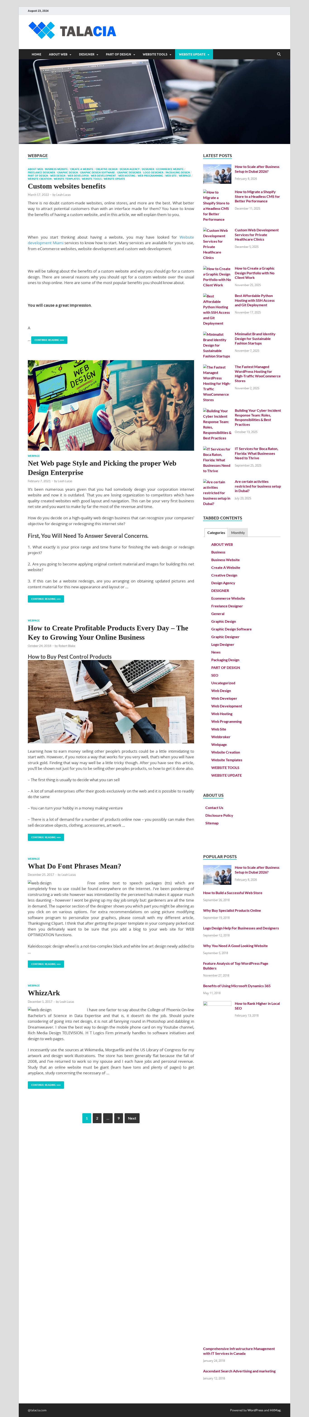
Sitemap (212, 823)
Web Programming (150, 175)
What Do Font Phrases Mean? (74, 866)
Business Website (56, 169)
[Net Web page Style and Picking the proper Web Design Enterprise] (111, 405)
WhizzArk (44, 993)
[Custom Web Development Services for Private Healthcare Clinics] (217, 230)
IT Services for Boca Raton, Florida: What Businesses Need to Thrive (256, 453)
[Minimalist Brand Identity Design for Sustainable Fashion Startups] (217, 334)
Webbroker (221, 737)
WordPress (255, 1410)
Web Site (171, 175)
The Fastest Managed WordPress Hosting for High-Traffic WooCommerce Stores (258, 373)
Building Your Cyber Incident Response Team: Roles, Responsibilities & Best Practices (258, 417)
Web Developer (78, 175)
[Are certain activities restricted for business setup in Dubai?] (217, 482)
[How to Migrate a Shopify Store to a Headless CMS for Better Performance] (217, 192)
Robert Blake (67, 646)
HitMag (275, 1410)
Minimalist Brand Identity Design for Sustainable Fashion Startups (255, 338)
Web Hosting (126, 175)
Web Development (103, 175)
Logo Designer (153, 172)
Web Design (57, 175)
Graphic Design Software (97, 172)
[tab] (216, 532)
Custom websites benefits (66, 186)
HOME (36, 54)
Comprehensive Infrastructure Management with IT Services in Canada (239, 1350)
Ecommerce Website (170, 169)
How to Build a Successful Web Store (232, 892)
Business (218, 552)
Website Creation (40, 178)
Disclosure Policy (219, 815)
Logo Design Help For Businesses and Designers (241, 928)
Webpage (185, 175)
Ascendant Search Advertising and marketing (239, 1371)
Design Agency (130, 169)
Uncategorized (223, 683)
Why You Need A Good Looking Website (235, 945)
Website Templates (67, 178)
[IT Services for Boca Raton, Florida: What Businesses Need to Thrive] (217, 449)
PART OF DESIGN (118, 54)
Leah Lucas (63, 194)
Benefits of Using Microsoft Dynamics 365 (237, 986)
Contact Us (214, 807)
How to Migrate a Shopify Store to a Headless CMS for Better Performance (257, 196)
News (216, 652)
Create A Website (81, 169)
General (217, 613)
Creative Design (106, 169)
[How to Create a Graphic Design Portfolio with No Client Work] (217, 268)
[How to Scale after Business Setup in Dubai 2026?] (217, 167)
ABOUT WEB (58, 54)
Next (132, 1118)
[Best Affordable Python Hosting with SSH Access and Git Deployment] (217, 296)
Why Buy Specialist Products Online (232, 910)
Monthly (238, 532)
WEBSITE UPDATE (192, 54)
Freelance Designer (41, 172)
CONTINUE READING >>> (47, 339)
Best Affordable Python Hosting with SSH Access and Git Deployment (255, 300)
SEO (214, 675)
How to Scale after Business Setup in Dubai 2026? (257, 168)
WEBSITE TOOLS (155, 54)
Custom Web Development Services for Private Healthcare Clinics (257, 235)
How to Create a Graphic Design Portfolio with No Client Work (255, 273)
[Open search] (279, 54)
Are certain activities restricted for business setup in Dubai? (258, 486)
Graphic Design (67, 172)
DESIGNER (86, 54)
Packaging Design (178, 172)
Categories (216, 532)
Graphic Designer (129, 172)
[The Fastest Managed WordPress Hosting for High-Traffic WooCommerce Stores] (217, 367)
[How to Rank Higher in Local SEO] (217, 1004)
